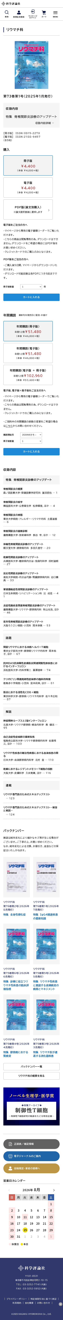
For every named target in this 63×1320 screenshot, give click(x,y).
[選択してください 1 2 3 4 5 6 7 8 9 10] (31, 286)
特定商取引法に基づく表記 (44, 1299)
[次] (52, 1190)
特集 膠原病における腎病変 (15, 1054)
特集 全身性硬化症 (14, 914)
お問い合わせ (43, 1303)
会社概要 (29, 1303)
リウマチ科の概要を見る (31, 1076)
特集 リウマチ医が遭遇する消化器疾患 (45, 1054)
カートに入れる (31, 297)
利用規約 (17, 1303)
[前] (11, 1190)
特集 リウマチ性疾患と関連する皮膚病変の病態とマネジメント (46, 985)
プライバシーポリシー (16, 1299)
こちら (9, 426)
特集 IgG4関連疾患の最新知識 (45, 916)
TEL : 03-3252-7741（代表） (31, 1284)
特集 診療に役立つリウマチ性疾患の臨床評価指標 (16, 985)
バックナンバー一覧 (31, 1066)
